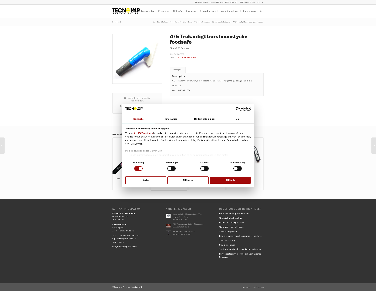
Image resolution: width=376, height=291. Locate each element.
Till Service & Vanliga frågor (252, 2)
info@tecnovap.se (127, 238)
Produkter (116, 22)
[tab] (178, 70)
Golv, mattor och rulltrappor (231, 227)
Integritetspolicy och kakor (124, 246)
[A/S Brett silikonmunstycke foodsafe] (2, 145)
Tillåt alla (230, 180)
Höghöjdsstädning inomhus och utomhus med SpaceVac (240, 255)
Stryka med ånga (227, 245)
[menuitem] (251, 2)
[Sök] (261, 11)
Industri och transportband (231, 222)
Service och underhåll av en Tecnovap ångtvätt (240, 249)
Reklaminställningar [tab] (204, 119)
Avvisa (145, 180)
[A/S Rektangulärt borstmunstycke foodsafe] (373, 145)
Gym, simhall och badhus (230, 218)
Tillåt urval (188, 180)
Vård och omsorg (227, 240)
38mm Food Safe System (186, 57)
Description (178, 70)
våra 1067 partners (142, 133)
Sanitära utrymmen (228, 231)
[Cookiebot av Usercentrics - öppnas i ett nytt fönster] (238, 109)
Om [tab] (237, 119)
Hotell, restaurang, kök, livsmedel (234, 213)
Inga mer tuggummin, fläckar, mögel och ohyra (240, 236)
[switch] (171, 168)
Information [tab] (171, 119)
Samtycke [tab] (138, 119)
